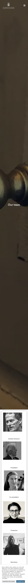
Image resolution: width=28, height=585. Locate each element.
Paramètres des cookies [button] (9, 581)
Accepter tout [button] (20, 581)
